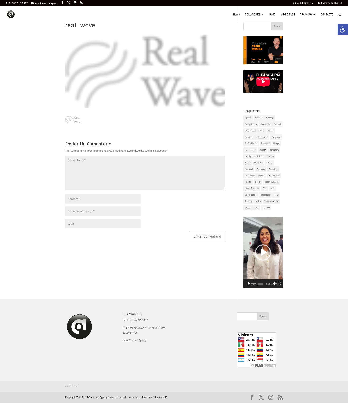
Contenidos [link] (265, 124)
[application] (263, 252)
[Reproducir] (249, 284)
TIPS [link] (276, 194)
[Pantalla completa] (279, 284)
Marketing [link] (258, 162)
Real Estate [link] (274, 175)
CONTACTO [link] (327, 14)
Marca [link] (247, 162)
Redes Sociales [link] (252, 188)
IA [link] (246, 149)
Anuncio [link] (258, 117)
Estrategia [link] (276, 137)
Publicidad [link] (249, 175)
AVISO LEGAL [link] (72, 386)
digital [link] (261, 130)
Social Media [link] (250, 194)
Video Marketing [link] (271, 201)
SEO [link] (272, 188)
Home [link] (236, 14)
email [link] (270, 130)
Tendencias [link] (265, 194)
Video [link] (258, 201)
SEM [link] (265, 188)
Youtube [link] (266, 207)
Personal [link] (249, 169)
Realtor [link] (248, 181)
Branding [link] (269, 117)
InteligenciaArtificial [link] (254, 156)
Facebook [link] (265, 143)
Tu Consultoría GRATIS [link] (330, 3)
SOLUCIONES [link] (252, 14)
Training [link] (248, 201)
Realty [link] (258, 181)
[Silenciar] (275, 284)
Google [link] (276, 143)
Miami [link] (269, 162)
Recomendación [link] (271, 181)
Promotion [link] (273, 169)
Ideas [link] (253, 149)
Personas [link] (261, 169)
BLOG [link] (272, 14)
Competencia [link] (251, 124)
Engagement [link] (262, 137)
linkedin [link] (270, 156)
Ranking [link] (261, 175)
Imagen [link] (262, 149)
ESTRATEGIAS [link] (251, 143)
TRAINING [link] (306, 14)
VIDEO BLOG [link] (288, 14)
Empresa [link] (249, 137)
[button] (263, 252)
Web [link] (257, 207)
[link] (343, 29)
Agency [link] (248, 117)
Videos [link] (248, 207)
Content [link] (277, 124)
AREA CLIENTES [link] (301, 3)
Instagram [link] (274, 149)
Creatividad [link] (250, 130)
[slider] (260, 284)
